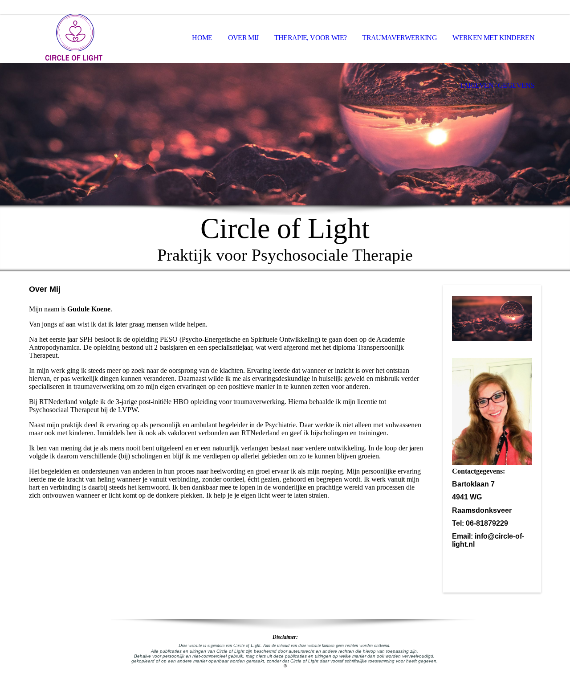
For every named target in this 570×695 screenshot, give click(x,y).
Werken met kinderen (493, 37)
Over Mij (243, 37)
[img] (73, 38)
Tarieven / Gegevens (497, 85)
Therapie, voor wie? (310, 37)
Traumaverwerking (399, 37)
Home (202, 37)
